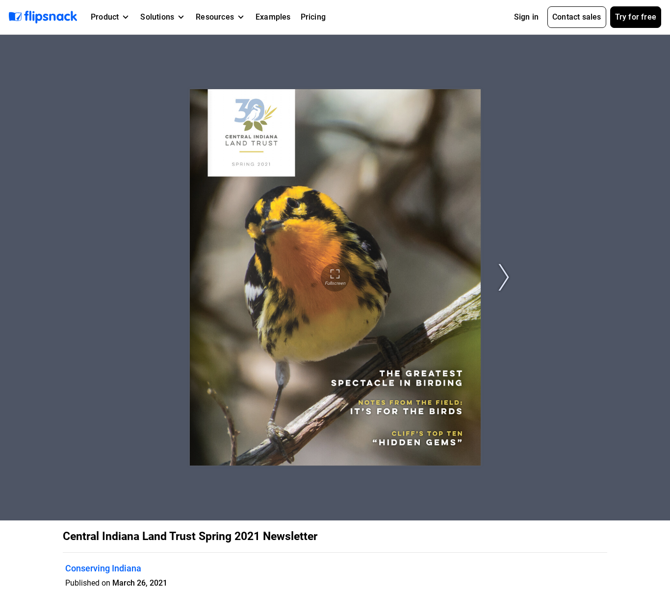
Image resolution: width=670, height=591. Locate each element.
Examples (273, 17)
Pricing (313, 17)
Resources (215, 17)
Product (105, 17)
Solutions (157, 17)
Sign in (526, 17)
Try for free (635, 17)
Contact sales (576, 17)
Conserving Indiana (103, 568)
